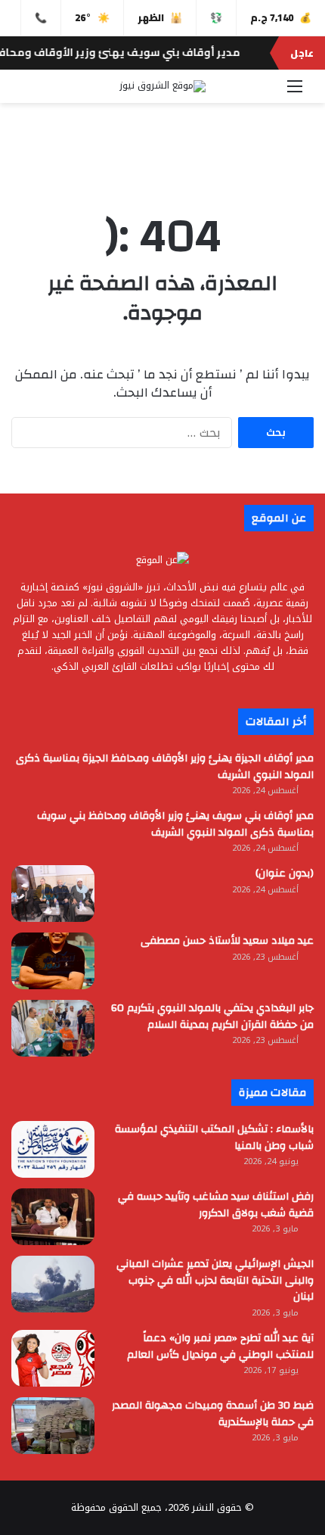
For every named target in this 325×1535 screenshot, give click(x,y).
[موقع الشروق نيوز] (162, 86)
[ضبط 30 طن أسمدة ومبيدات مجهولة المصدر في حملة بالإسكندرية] (52, 1425)
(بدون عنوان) (284, 873)
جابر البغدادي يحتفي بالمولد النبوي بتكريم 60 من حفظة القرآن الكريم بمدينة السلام (212, 1016)
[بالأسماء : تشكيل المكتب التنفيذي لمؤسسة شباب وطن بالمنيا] (52, 1149)
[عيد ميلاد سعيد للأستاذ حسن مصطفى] (52, 961)
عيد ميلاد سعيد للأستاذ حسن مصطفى (227, 941)
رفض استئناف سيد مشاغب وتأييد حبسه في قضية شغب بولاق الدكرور (216, 1205)
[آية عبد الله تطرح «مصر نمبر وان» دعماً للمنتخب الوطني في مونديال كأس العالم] (52, 1358)
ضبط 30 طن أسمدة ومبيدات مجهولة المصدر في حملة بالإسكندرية (213, 1414)
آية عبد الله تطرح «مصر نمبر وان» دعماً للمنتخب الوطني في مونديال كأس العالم (220, 1346)
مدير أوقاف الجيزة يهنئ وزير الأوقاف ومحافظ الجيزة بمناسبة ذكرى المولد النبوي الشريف (165, 767)
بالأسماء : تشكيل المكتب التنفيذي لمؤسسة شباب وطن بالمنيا (214, 1137)
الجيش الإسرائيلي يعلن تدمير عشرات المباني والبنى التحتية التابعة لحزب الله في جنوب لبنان (215, 1280)
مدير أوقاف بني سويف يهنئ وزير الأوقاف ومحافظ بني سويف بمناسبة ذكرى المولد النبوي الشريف (175, 824)
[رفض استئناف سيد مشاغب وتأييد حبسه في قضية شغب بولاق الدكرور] (52, 1216)
